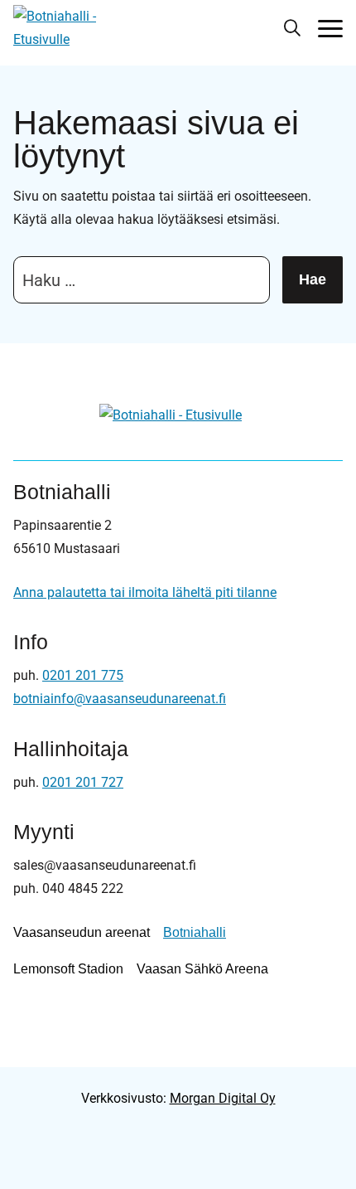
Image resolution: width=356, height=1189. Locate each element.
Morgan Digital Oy (223, 1098)
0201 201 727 (82, 782)
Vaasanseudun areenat (81, 932)
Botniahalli (194, 932)
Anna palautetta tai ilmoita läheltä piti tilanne (145, 592)
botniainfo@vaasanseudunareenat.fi (119, 698)
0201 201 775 (82, 675)
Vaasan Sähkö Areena (202, 969)
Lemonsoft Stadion (68, 969)
